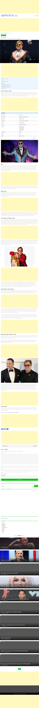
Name (2, 465)
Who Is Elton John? (5, 81)
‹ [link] (32, 138)
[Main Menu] (36, 16)
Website (2, 468)
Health (3, 529)
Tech (3, 532)
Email (21, 465)
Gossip (3, 528)
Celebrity (3, 526)
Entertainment (4, 527)
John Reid (27, 336)
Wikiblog (16, 412)
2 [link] (35, 138)
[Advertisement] (19, 6)
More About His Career (6, 85)
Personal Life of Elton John (6, 87)
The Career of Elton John (6, 84)
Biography (4, 524)
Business (3, 525)
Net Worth (4, 88)
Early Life (3, 83)
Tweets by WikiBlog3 (4, 518)
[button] (37, 113)
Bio (2, 82)
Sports (3, 530)
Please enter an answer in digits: (5, 473)
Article (3, 522)
